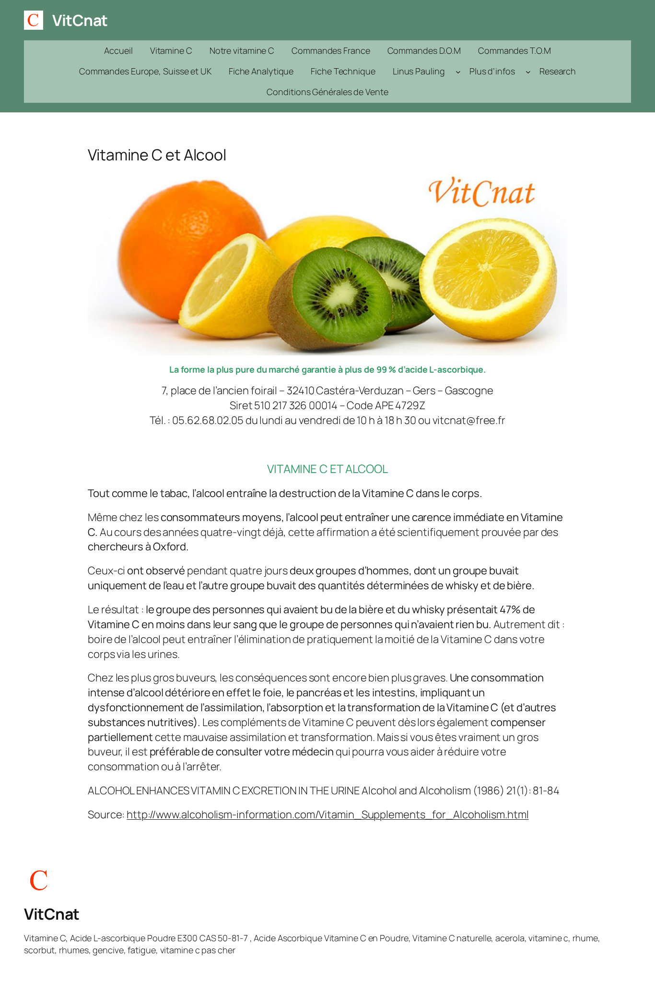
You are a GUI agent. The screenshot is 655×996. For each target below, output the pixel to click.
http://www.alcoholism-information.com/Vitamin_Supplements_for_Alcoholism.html (327, 814)
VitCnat (80, 20)
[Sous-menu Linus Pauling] (458, 71)
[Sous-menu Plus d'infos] (528, 71)
